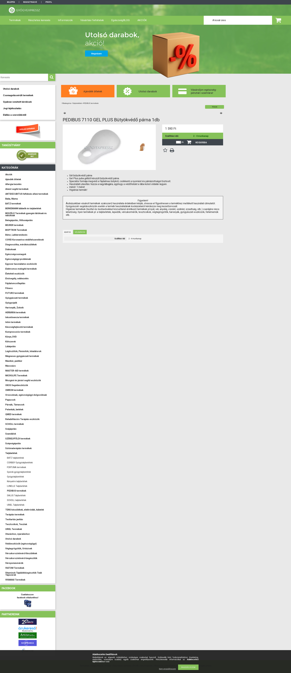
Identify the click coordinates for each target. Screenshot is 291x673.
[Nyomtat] (172, 150)
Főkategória (66, 103)
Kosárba (201, 142)
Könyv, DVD (11, 337)
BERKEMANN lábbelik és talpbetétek (23, 208)
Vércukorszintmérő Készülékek (21, 553)
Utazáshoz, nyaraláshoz (17, 534)
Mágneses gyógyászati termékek (22, 356)
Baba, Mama (11, 199)
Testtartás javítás (14, 519)
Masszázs (10, 366)
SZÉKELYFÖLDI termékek (17, 438)
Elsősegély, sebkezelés (17, 278)
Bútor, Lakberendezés (16, 235)
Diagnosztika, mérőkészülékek (21, 244)
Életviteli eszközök (14, 273)
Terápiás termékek (14, 514)
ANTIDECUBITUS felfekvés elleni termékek (26, 194)
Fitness (9, 288)
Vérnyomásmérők (14, 563)
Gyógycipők (11, 303)
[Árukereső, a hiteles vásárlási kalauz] (27, 160)
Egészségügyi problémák (18, 259)
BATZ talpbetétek (15, 458)
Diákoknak (10, 249)
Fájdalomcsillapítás (15, 283)
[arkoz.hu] (27, 639)
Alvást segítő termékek (16, 189)
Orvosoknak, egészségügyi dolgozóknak (26, 395)
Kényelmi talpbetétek (17, 481)
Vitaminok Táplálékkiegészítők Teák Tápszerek (23, 574)
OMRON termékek (14, 390)
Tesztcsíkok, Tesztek (16, 524)
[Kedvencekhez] (165, 150)
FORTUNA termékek (16, 467)
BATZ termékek (13, 203)
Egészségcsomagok (15, 254)
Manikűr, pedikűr (13, 361)
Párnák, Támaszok (14, 404)
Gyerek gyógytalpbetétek (19, 472)
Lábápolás (10, 346)
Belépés (11, 2)
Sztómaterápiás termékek (18, 448)
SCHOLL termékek (14, 424)
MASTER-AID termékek (17, 370)
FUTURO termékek (14, 293)
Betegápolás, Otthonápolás (19, 220)
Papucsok (10, 400)
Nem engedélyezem (167, 669)
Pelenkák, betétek (14, 409)
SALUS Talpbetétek (16, 495)
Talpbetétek (11, 453)
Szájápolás (11, 429)
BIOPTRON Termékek (16, 230)
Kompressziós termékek (17, 332)
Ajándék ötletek (13, 179)
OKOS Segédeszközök (16, 385)
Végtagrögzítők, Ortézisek (18, 548)
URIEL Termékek (13, 529)
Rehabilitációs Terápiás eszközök (22, 419)
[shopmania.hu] (27, 646)
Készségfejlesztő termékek (19, 327)
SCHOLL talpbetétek (16, 500)
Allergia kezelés (13, 184)
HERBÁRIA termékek (15, 312)
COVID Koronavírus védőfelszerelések (24, 239)
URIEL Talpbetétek (15, 505)
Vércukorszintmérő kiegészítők (21, 558)
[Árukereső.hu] (27, 628)
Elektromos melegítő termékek (21, 269)
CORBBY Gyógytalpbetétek (20, 462)
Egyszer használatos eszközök (21, 264)
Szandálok (10, 434)
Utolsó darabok (13, 539)
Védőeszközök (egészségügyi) (21, 543)
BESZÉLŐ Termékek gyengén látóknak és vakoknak (26, 214)
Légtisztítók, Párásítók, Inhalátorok (23, 351)
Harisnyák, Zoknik (14, 307)
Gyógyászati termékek (16, 298)
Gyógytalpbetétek (15, 476)
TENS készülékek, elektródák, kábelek (24, 510)
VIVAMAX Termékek (15, 580)
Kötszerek (10, 341)
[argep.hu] (27, 625)
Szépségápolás (13, 443)
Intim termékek (13, 322)
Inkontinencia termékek (17, 317)
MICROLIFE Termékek (16, 375)
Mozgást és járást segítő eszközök (23, 380)
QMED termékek (13, 414)
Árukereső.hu (27, 631)
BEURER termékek (14, 225)
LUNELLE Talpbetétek (17, 486)
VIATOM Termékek (14, 568)
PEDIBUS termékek (16, 491)
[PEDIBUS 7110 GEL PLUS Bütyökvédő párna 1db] (142, 147)
